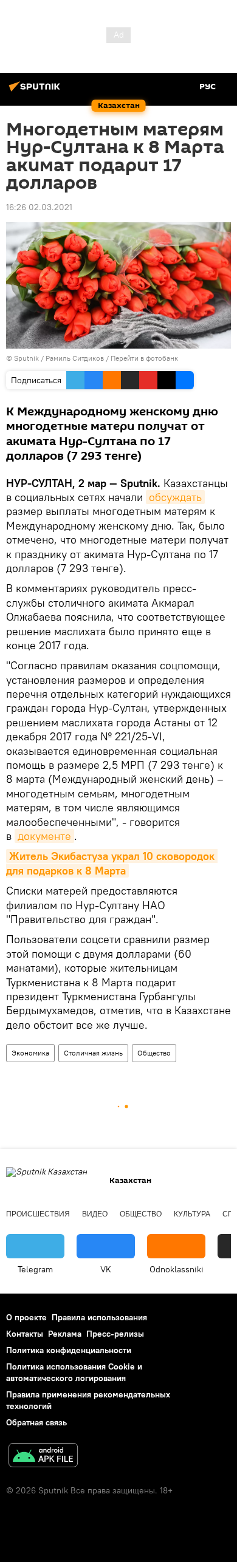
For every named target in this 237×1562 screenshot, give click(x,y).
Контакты (24, 1333)
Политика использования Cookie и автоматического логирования (74, 1372)
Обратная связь (36, 1422)
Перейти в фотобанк (144, 358)
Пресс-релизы (115, 1333)
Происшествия (38, 1214)
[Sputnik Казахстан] (36, 91)
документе (44, 836)
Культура (192, 1214)
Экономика (30, 1052)
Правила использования (99, 1317)
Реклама (64, 1333)
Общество (154, 1052)
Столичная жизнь (93, 1052)
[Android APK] (43, 1456)
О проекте (26, 1317)
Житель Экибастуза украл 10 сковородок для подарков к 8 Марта (112, 863)
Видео (95, 1214)
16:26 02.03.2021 (39, 207)
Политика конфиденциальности (68, 1350)
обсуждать (175, 497)
